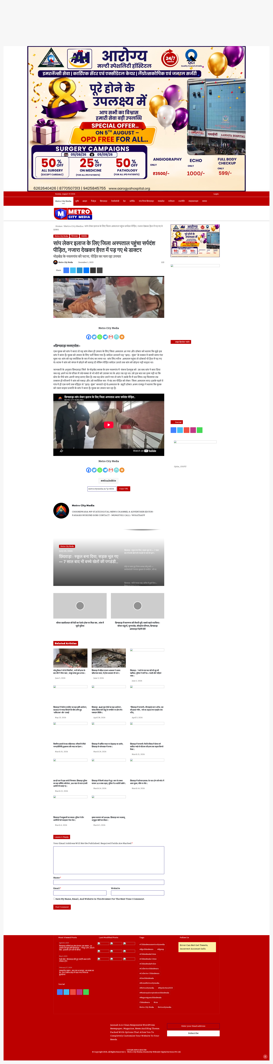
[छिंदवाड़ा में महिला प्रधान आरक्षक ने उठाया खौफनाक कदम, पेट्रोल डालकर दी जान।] (109, 658)
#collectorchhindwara (149, 968)
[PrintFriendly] (116, 335)
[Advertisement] (136, 25)
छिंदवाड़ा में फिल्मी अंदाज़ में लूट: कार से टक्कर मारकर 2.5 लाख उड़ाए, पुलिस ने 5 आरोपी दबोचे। (109, 782)
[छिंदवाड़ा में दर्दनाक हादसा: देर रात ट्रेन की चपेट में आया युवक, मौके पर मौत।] (147, 768)
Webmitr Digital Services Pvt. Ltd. (167, 1052)
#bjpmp (160, 949)
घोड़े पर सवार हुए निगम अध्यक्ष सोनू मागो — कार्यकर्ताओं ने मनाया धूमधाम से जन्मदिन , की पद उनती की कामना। (88, 559)
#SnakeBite (109, 481)
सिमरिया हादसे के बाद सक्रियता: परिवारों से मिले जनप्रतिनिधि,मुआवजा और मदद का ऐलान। (69, 745)
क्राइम (85, 201)
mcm (156, 1002)
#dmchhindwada (146, 978)
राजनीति (181, 201)
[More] (121, 335)
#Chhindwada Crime (148, 959)
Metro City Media (63, 201)
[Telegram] (105, 335)
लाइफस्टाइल (193, 201)
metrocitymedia (164, 1007)
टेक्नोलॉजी (115, 201)
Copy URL (123, 489)
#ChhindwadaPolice (147, 964)
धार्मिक (132, 201)
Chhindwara (144, 1002)
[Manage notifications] (265, 1056)
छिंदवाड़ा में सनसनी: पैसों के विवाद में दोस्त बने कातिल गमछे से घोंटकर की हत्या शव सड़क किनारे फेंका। (146, 746)
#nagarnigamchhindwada (150, 997)
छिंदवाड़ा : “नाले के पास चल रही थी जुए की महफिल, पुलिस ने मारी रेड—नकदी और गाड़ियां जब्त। (145, 673)
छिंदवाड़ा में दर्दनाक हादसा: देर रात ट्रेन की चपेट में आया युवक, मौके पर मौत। (147, 782)
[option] (108, 557)
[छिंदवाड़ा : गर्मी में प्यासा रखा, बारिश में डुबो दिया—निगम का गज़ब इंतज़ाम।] (129, 953)
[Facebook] (88, 335)
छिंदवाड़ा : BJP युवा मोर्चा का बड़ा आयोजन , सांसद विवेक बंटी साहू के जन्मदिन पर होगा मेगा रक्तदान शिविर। (107, 710)
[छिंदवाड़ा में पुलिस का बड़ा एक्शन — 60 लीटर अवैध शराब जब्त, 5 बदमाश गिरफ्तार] (129, 961)
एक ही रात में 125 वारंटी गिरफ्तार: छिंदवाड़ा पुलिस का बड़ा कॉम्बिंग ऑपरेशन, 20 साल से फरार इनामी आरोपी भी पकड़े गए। (70, 783)
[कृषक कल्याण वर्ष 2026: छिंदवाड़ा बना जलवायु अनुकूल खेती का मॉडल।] (109, 805)
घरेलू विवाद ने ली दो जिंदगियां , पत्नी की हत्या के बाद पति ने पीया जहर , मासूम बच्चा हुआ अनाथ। (69, 672)
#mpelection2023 (165, 988)
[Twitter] (94, 335)
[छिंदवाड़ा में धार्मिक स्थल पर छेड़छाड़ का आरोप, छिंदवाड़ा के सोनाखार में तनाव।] (109, 731)
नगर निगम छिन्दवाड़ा (146, 201)
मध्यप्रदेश (161, 201)
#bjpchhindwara (146, 949)
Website (115, 888)
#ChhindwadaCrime (147, 954)
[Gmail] (110, 335)
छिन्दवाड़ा (103, 201)
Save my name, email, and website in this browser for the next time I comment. (100, 899)
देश (124, 201)
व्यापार (204, 201)
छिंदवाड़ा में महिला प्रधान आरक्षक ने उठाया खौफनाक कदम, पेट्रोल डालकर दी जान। (106, 672)
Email (57, 888)
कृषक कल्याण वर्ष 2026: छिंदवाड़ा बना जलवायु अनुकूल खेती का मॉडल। (108, 819)
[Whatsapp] (99, 335)
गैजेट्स (93, 201)
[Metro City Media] (73, 213)
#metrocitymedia (146, 988)
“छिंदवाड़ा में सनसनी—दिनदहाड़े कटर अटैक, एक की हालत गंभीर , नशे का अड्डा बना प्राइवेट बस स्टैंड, (146, 710)
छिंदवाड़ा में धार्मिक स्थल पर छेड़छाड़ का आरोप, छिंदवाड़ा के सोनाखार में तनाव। (107, 745)
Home (58, 226)
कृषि (77, 201)
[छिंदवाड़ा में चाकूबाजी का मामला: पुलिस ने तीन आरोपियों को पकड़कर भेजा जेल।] (70, 805)
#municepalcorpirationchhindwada (154, 992)
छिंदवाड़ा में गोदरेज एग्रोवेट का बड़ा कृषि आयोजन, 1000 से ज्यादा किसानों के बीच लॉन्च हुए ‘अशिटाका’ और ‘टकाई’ (70, 710)
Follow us (184, 937)
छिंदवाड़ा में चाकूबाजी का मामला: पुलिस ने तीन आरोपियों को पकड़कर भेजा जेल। (68, 819)
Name (57, 878)
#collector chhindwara (149, 973)
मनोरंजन (171, 201)
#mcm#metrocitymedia (149, 983)
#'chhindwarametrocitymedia (152, 944)
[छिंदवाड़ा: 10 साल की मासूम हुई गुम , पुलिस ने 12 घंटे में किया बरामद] (103, 961)
